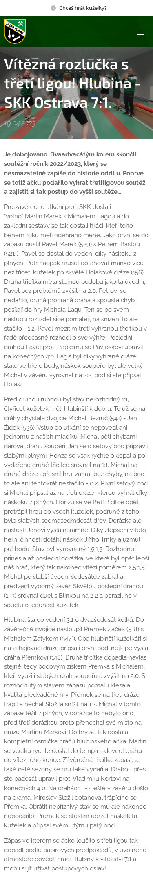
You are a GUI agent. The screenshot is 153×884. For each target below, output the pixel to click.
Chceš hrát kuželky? (83, 7)
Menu (141, 31)
